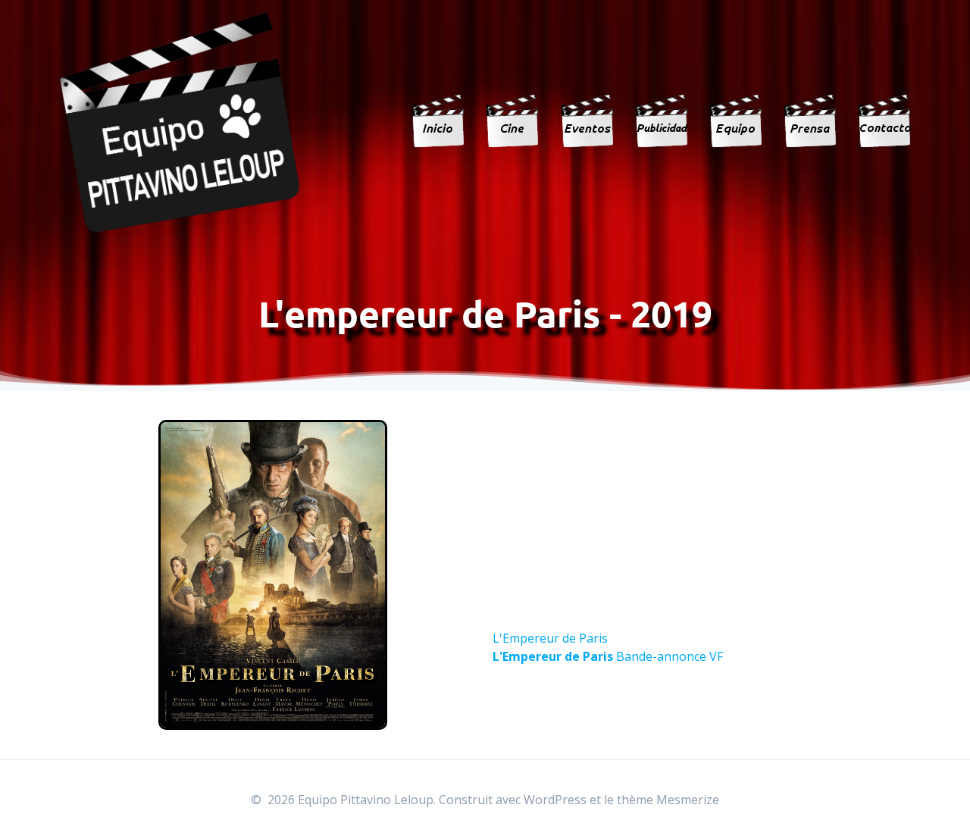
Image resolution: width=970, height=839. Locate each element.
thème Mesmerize (668, 799)
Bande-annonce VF (608, 656)
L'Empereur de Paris (550, 638)
